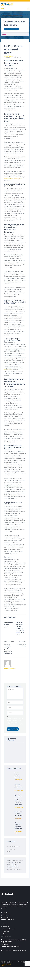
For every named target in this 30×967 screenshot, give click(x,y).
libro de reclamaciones (18, 951)
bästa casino (8, 369)
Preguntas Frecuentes (9, 929)
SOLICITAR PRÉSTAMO (11, 29)
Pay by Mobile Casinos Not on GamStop (19, 813)
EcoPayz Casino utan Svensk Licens (19, 786)
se (6, 627)
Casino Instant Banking (17, 775)
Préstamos (6, 926)
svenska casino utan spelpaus (12, 178)
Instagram (6, 915)
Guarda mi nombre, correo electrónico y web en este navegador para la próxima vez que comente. (15, 721)
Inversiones (11, 849)
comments (18, 57)
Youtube (6, 917)
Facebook (6, 912)
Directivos (6, 931)
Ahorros (5, 924)
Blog (4, 933)
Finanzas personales (14, 846)
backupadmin (7, 57)
